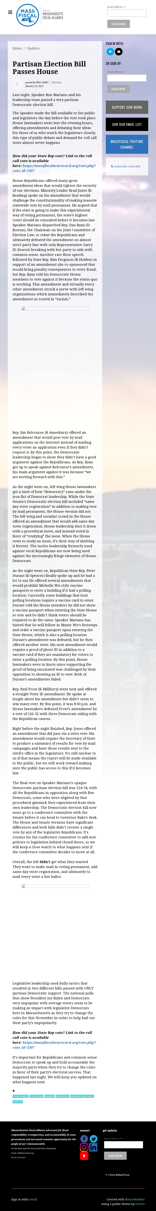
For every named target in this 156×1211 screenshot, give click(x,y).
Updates (33, 48)
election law (62, 1096)
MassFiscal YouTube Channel (127, 144)
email (33, 1199)
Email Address (116, 7)
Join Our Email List (127, 124)
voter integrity (21, 1096)
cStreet (140, 1204)
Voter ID (18, 1102)
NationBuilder (135, 1199)
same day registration (82, 1096)
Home (17, 48)
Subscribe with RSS (127, 166)
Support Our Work (127, 107)
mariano (49, 1096)
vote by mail (37, 1096)
